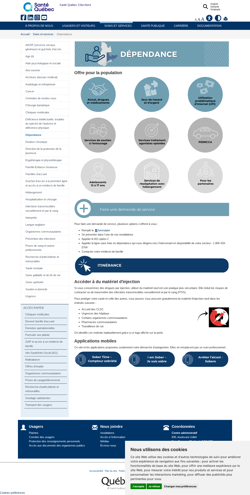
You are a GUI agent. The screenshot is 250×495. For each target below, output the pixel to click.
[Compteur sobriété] (98, 359)
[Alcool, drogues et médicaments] (98, 94)
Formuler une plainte (37, 334)
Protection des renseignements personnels (54, 441)
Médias (104, 441)
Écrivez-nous (108, 445)
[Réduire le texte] (196, 19)
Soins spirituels (34, 282)
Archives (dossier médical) (41, 77)
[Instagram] (37, 19)
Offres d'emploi (34, 366)
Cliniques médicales (37, 112)
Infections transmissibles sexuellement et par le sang (41, 208)
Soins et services (118, 25)
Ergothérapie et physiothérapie (43, 160)
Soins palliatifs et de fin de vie (42, 275)
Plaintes (33, 432)
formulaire (104, 230)
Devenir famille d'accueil (39, 321)
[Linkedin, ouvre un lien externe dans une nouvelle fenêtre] (31, 19)
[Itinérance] (152, 266)
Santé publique (153, 25)
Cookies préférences (12, 492)
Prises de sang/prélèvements (42, 380)
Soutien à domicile (36, 289)
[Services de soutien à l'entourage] (98, 135)
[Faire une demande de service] (152, 208)
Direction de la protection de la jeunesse (43, 151)
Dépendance (33, 134)
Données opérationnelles (40, 328)
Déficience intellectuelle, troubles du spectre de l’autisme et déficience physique (44, 123)
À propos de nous (39, 25)
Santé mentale (34, 268)
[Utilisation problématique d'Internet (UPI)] (205, 94)
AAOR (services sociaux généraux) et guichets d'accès (43, 47)
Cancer (29, 91)
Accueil (25, 34)
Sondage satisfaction (37, 398)
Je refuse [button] (154, 486)
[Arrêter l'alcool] (205, 359)
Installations (107, 432)
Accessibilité (96, 471)
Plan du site (111, 471)
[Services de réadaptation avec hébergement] (152, 175)
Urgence (30, 296)
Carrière (181, 25)
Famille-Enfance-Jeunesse (41, 167)
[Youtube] (44, 19)
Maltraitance (32, 359)
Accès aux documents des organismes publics (57, 445)
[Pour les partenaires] (205, 175)
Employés (215, 9)
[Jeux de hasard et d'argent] (152, 94)
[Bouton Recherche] (56, 5)
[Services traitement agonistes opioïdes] (152, 135)
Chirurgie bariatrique (37, 105)
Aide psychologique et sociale (43, 63)
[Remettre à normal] (198, 19)
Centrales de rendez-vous (40, 98)
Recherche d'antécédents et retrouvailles (42, 259)
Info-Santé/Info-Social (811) (41, 352)
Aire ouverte (32, 70)
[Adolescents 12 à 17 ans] (98, 175)
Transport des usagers (38, 404)
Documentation (209, 25)
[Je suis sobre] (152, 359)
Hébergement (33, 192)
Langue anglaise (35, 224)
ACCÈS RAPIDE (33, 307)
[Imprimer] (225, 19)
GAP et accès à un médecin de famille (44, 343)
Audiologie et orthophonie (40, 84)
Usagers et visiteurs (78, 25)
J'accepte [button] (138, 486)
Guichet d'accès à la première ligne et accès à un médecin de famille (46, 183)
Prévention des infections (40, 238)
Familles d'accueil (36, 174)
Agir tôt (29, 56)
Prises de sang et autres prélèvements (40, 247)
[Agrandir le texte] (202, 19)
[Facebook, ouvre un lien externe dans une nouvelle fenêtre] (24, 19)
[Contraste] (218, 19)
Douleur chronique (36, 141)
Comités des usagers (42, 437)
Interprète (31, 217)
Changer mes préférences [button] (180, 486)
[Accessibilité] (209, 19)
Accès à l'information (112, 437)
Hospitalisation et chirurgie (41, 199)
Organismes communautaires (43, 231)
